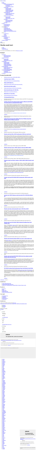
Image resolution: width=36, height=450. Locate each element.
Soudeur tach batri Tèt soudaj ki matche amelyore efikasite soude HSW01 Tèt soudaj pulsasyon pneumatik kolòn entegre (18, 102)
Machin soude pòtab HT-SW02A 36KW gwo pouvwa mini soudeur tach (18, 238)
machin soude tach (9, 240)
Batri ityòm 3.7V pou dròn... (9, 93)
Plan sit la (14, 302)
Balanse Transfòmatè (9, 11)
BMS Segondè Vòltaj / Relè (10, 18)
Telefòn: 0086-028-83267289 (6, 283)
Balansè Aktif (6, 7)
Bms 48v (7, 303)
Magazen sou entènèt (19, 50)
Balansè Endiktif (8, 9)
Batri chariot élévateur (9, 20)
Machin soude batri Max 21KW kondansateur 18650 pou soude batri (17, 134)
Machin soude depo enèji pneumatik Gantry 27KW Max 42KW (16, 208)
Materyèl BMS (8, 16)
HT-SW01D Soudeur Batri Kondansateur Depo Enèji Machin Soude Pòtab (18, 268)
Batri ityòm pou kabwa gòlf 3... (10, 86)
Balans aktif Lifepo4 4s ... (9, 82)
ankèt (5, 114)
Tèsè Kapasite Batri (7, 28)
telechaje (5, 35)
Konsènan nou (4, 36)
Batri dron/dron (8, 21)
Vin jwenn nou (8, 39)
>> (4, 279)
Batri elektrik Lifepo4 (23, 303)
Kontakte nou (6, 38)
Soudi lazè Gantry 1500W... (9, 79)
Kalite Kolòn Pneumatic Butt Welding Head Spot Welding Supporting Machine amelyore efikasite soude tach (17, 119)
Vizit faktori (6, 37)
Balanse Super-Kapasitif (9, 10)
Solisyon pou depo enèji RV (8, 30)
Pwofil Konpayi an (5, 295)
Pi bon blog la (4, 299)
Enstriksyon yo (6, 33)
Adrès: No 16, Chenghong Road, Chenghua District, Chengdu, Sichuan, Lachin (14, 285)
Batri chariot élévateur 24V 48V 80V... (11, 89)
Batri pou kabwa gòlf (7, 56)
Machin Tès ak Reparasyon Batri (7, 69)
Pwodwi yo (4, 3)
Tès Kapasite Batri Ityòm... (9, 97)
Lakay (3, 2)
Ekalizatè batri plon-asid (7, 65)
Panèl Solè (5, 22)
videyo (5, 34)
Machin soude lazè (9, 14)
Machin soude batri (7, 12)
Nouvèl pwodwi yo (7, 25)
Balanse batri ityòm (3, 303)
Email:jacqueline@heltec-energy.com (7, 284)
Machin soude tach (13, 225)
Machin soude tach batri (7, 29)
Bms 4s (10, 303)
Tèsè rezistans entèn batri (9, 6)
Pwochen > (2, 279)
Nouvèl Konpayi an (7, 24)
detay (6, 114)
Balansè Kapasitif (8, 8)
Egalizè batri (8, 5)
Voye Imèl (1, 309)
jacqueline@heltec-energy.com (6, 324)
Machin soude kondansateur (10, 13)
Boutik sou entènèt (5, 40)
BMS (5, 15)
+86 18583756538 (5, 317)
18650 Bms (18, 303)
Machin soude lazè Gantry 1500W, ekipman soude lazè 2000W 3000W (17, 147)
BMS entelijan (8, 17)
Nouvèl (3, 23)
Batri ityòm (5, 19)
